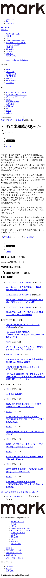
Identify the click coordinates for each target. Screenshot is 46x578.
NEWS (9, 38)
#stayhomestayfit (12, 102)
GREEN (9, 51)
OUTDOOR (11, 74)
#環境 (8, 111)
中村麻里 (29, 237)
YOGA (9, 78)
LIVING (9, 47)
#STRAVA (10, 106)
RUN (8, 69)
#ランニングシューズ (15, 97)
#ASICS (9, 108)
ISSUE (8, 36)
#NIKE (9, 100)
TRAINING (11, 80)
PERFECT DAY (12, 354)
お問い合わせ (12, 555)
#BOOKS (10, 104)
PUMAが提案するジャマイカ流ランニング (19, 492)
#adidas (9, 113)
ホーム (9, 496)
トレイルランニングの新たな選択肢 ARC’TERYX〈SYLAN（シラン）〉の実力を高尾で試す (25, 419)
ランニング (19, 120)
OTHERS (10, 83)
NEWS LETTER (13, 34)
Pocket (8, 146)
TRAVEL (10, 49)
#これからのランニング (16, 95)
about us (9, 548)
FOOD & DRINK (13, 45)
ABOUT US (11, 56)
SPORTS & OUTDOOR (16, 43)
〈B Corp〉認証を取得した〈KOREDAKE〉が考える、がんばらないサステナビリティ (25, 334)
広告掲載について (14, 550)
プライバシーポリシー (16, 558)
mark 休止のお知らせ (15, 394)
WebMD (6, 237)
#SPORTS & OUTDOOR (16, 92)
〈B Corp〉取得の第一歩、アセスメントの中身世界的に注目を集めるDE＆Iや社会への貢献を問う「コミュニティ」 (25, 376)
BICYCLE (10, 72)
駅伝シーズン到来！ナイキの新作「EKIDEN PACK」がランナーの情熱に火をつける (24, 484)
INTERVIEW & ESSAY (16, 40)
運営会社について (14, 553)
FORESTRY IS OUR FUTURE (18, 282)
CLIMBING (11, 76)
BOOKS (9, 54)
